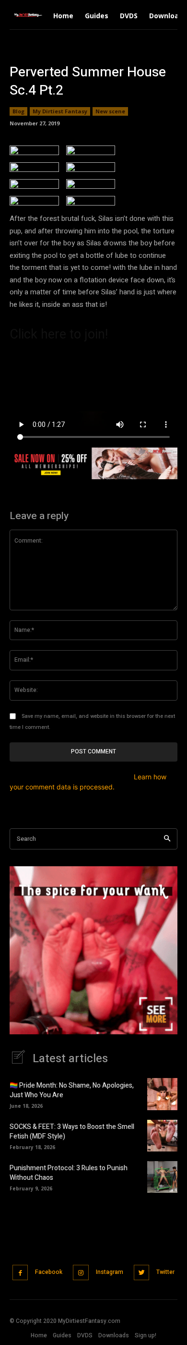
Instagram (109, 1272)
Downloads (113, 1335)
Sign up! (145, 1335)
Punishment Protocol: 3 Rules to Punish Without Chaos (69, 1173)
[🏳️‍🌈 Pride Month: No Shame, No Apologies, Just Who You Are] (162, 1094)
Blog (18, 111)
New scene (110, 111)
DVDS (85, 1335)
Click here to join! (59, 334)
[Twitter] (142, 1273)
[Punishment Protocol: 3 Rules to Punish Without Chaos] (162, 1177)
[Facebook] (20, 1273)
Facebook (48, 1272)
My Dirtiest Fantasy (60, 111)
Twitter (165, 1272)
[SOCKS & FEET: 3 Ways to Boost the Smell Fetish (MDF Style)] (162, 1135)
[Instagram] (81, 1273)
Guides (62, 1335)
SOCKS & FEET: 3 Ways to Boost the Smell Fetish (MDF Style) (72, 1131)
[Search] (167, 839)
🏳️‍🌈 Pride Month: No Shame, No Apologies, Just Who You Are (72, 1090)
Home (39, 1335)
